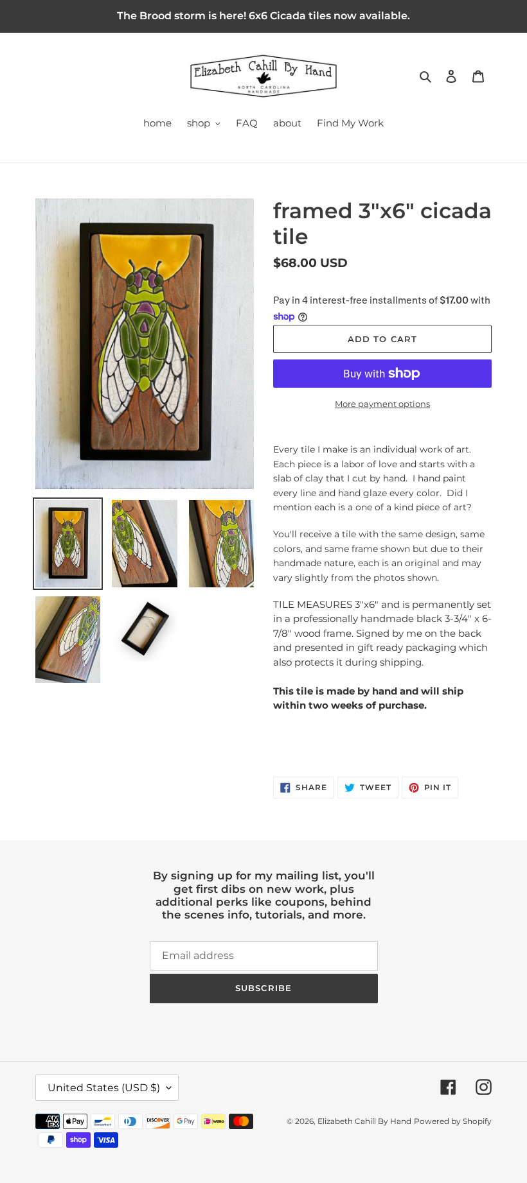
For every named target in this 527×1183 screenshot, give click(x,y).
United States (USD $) (104, 1088)
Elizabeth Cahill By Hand (364, 1121)
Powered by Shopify (453, 1121)
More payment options (382, 404)
